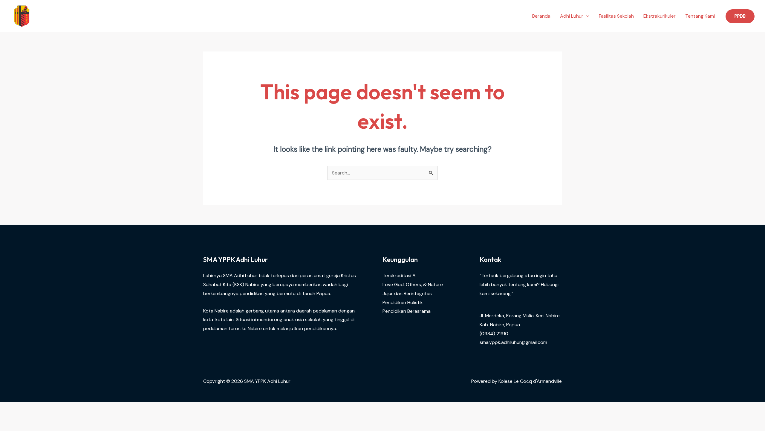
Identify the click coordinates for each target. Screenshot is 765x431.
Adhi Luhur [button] (571, 16)
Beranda (541, 16)
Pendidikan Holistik (402, 302)
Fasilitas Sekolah (616, 16)
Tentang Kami (700, 16)
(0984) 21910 (494, 333)
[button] (586, 16)
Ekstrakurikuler (659, 16)
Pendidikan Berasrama (406, 311)
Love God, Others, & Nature (412, 284)
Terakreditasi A (399, 275)
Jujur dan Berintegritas (407, 293)
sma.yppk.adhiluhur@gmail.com (513, 342)
